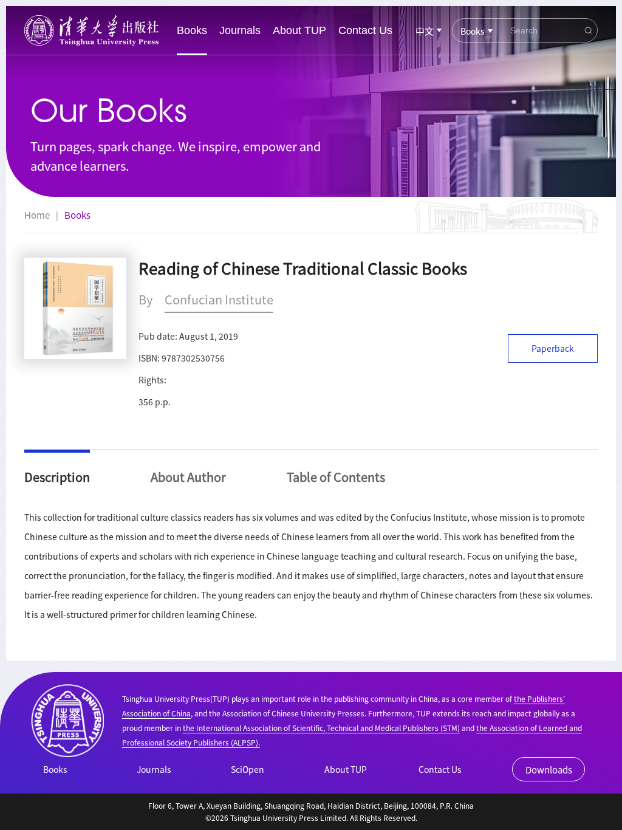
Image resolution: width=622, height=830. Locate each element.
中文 (424, 30)
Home (37, 215)
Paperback (552, 348)
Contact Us (365, 30)
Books (192, 30)
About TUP (299, 30)
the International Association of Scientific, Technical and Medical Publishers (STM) (321, 727)
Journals (240, 30)
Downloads (548, 769)
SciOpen (247, 769)
